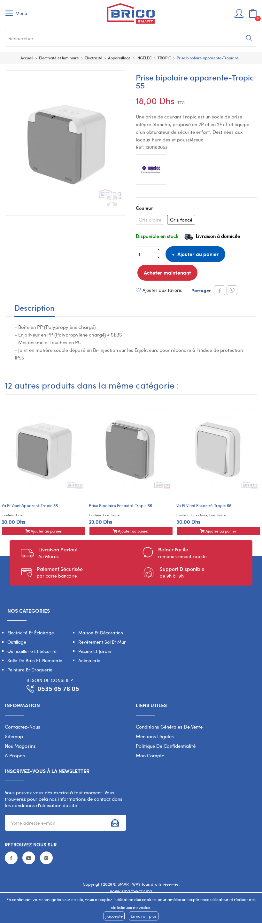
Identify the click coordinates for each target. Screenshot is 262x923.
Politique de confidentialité (166, 746)
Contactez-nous (22, 726)
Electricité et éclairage (30, 633)
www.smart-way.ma (131, 891)
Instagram (46, 857)
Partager (219, 290)
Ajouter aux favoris (162, 290)
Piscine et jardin (94, 651)
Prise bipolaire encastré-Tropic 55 (120, 505)
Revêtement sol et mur (102, 642)
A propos (15, 755)
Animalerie (89, 660)
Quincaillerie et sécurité (32, 651)
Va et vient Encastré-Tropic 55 (203, 505)
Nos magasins (20, 746)
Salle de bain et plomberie (34, 660)
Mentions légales (155, 736)
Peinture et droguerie (29, 670)
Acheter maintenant (167, 272)
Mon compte (150, 755)
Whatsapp (232, 290)
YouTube (28, 857)
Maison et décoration (100, 633)
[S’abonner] (115, 823)
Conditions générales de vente (169, 726)
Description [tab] (34, 308)
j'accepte (114, 916)
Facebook (11, 857)
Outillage (16, 642)
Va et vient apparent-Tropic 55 (30, 505)
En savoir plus (144, 916)
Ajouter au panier (198, 254)
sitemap (14, 736)
